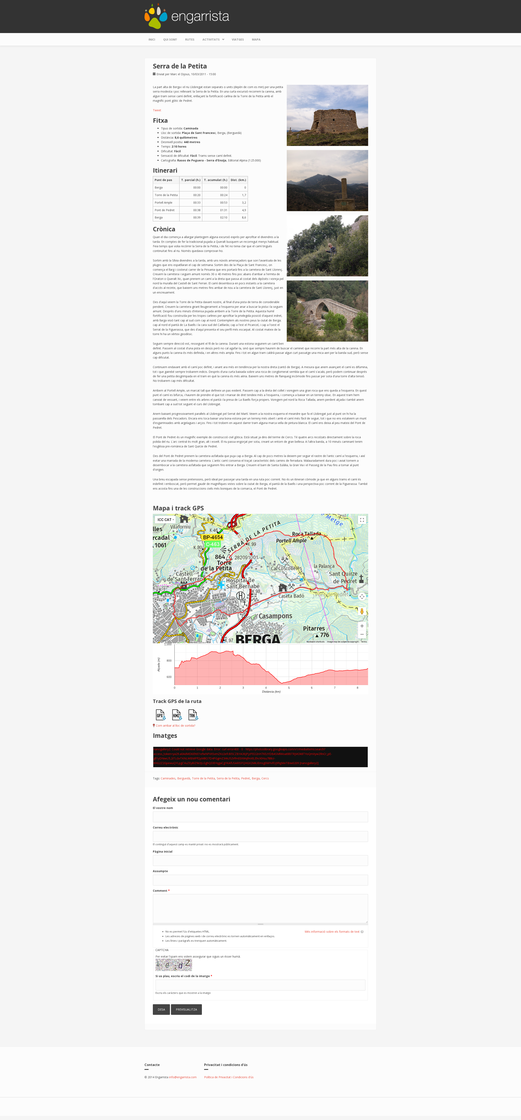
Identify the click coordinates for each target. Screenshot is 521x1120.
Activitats (209, 38)
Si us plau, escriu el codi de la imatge (183, 976)
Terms (364, 642)
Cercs (265, 778)
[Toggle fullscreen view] (362, 520)
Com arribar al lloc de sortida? (175, 725)
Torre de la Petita (203, 778)
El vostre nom (163, 808)
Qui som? (170, 39)
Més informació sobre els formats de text (332, 932)
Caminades (168, 778)
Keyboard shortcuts (315, 642)
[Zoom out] (362, 634)
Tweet (157, 110)
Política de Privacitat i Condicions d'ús (229, 1077)
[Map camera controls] (362, 597)
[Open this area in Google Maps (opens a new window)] (160, 640)
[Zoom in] (362, 626)
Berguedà (183, 778)
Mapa (256, 39)
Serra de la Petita (228, 778)
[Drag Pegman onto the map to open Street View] (362, 611)
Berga (256, 778)
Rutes (189, 39)
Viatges (238, 39)
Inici (152, 39)
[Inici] (186, 16)
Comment (161, 891)
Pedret (245, 778)
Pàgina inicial (162, 851)
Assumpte (160, 871)
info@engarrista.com (183, 1077)
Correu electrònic (165, 827)
